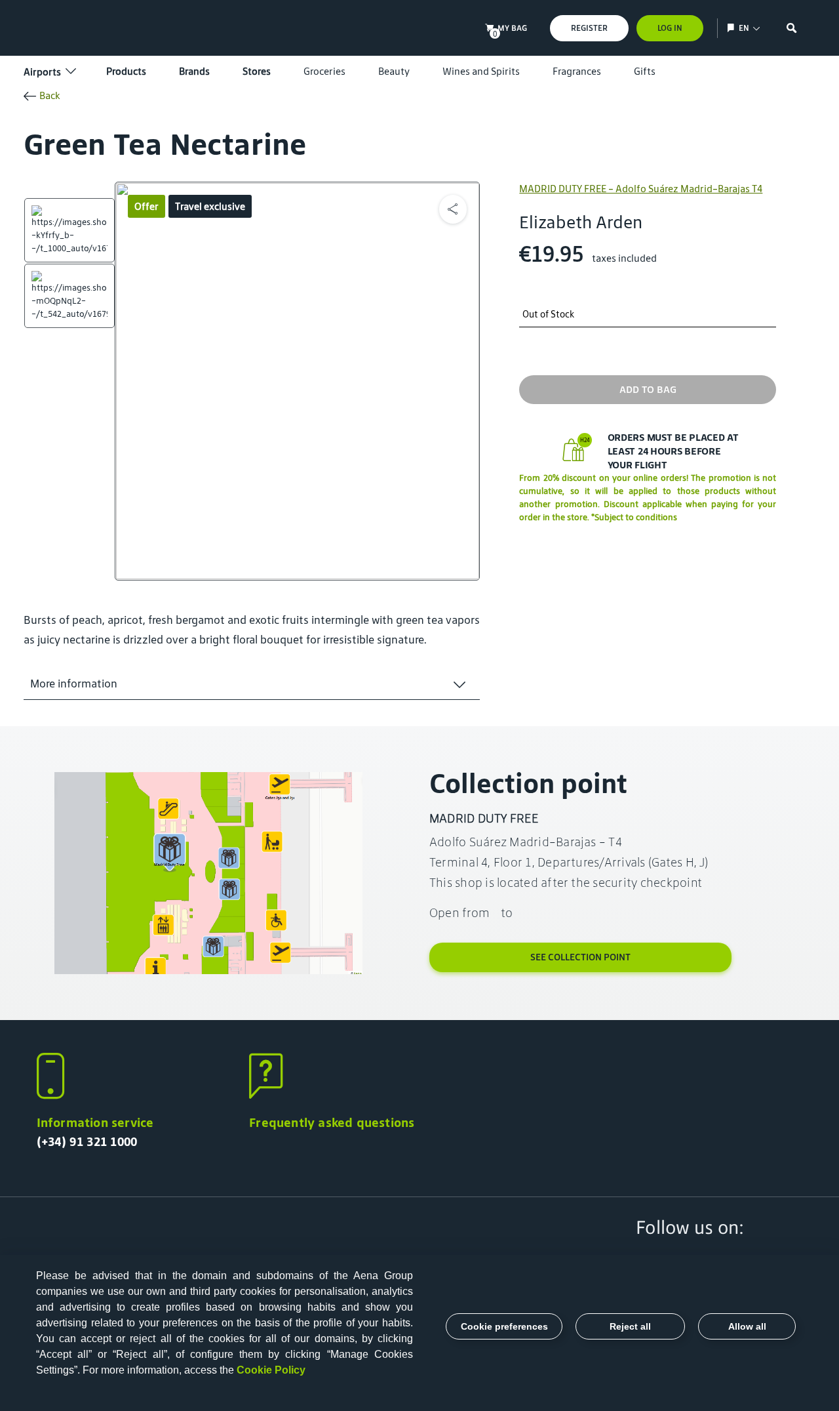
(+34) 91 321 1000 (87, 1141)
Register (589, 28)
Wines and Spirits (481, 71)
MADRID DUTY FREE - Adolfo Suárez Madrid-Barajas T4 (640, 188)
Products (126, 71)
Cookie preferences (504, 1326)
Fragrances (577, 71)
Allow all (747, 1326)
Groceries (324, 71)
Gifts (644, 71)
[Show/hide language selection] (732, 28)
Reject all (630, 1326)
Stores (257, 71)
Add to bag (647, 389)
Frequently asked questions (331, 1122)
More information (73, 683)
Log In (669, 28)
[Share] (453, 209)
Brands (194, 71)
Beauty (394, 71)
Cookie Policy (271, 1370)
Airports (42, 72)
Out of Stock (548, 314)
